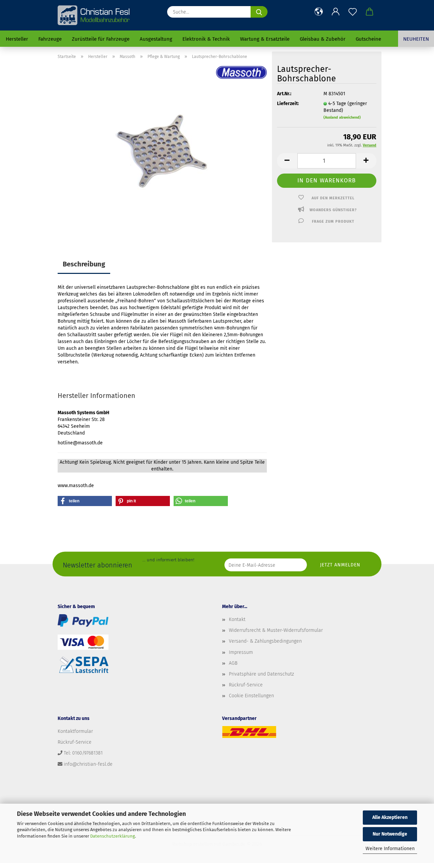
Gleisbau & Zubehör (323, 39)
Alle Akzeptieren (390, 817)
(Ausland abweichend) (342, 117)
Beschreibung (84, 264)
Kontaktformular (75, 731)
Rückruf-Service (246, 685)
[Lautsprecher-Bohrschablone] (162, 150)
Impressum (241, 652)
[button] (318, 12)
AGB (233, 663)
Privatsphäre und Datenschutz (261, 674)
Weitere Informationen (390, 848)
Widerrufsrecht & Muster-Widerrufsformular (276, 630)
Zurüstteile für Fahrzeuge (101, 39)
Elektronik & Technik (206, 39)
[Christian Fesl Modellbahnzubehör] (94, 15)
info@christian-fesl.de (88, 764)
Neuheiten (416, 39)
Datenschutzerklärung (112, 836)
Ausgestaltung (156, 39)
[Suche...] (259, 12)
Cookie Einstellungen (251, 696)
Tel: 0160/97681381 (83, 753)
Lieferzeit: (288, 103)
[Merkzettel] (352, 12)
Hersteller (17, 39)
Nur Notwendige (390, 834)
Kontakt (237, 619)
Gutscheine (368, 39)
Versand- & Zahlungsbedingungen (265, 641)
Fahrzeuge (50, 39)
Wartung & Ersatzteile (265, 39)
